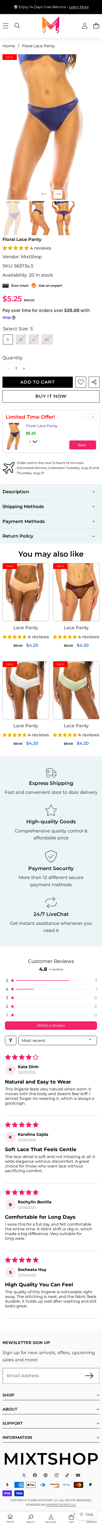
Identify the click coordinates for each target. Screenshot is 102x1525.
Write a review (51, 1025)
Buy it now (51, 396)
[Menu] (5, 25)
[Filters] (10, 1040)
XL (49, 340)
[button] (96, 25)
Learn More (79, 7)
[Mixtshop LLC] (50, 25)
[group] (13, 218)
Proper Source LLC (61, 1504)
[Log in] (84, 25)
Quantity (12, 358)
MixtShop (31, 256)
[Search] (17, 25)
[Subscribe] (89, 1376)
